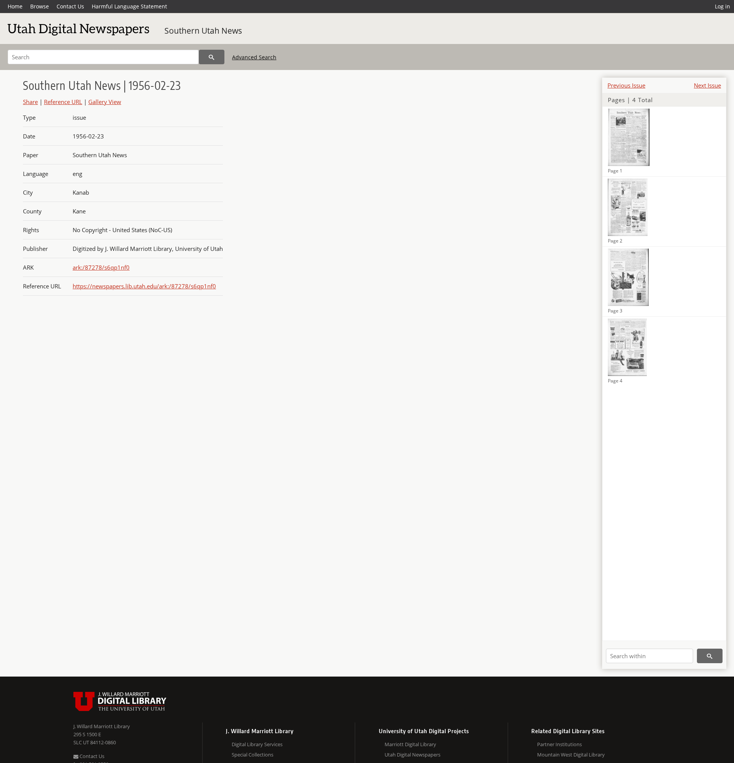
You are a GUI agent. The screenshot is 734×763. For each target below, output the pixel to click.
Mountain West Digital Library (571, 754)
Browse (39, 6)
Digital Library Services (257, 744)
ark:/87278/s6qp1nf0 (101, 267)
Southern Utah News (203, 30)
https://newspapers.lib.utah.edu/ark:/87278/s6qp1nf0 (144, 286)
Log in (722, 6)
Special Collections (252, 754)
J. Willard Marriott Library (101, 726)
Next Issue (707, 85)
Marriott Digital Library (410, 744)
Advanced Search (254, 57)
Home (15, 6)
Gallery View (104, 102)
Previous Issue (626, 85)
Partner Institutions (559, 744)
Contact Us (70, 6)
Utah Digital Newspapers (412, 754)
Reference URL (63, 102)
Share (30, 102)
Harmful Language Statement (129, 6)
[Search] (211, 57)
